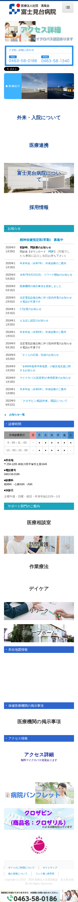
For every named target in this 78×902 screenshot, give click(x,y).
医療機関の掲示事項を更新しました (40, 286)
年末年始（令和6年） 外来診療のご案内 (43, 331)
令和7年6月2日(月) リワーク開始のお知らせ (46, 274)
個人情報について (17, 873)
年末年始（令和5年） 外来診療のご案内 (43, 389)
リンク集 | (41, 873)
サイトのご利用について (21, 867)
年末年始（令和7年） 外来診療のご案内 (43, 263)
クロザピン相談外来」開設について (45, 400)
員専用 (50, 873)
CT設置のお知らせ (30, 309)
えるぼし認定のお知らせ (34, 320)
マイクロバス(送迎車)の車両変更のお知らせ (45, 377)
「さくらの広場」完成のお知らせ (39, 354)
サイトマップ (50, 867)
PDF (51, 251)
